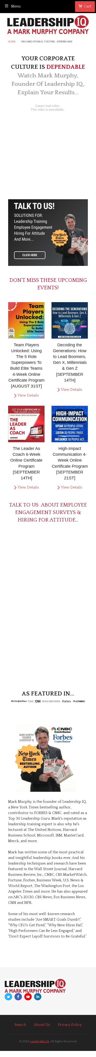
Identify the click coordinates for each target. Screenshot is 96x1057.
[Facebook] (18, 997)
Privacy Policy (70, 1025)
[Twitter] (8, 997)
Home (12, 41)
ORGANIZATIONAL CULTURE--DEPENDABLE (46, 41)
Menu (15, 6)
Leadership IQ (39, 1041)
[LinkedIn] (37, 996)
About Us (42, 1025)
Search (20, 1025)
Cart (87, 6)
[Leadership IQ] (48, 24)
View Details (28, 395)
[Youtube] (28, 997)
